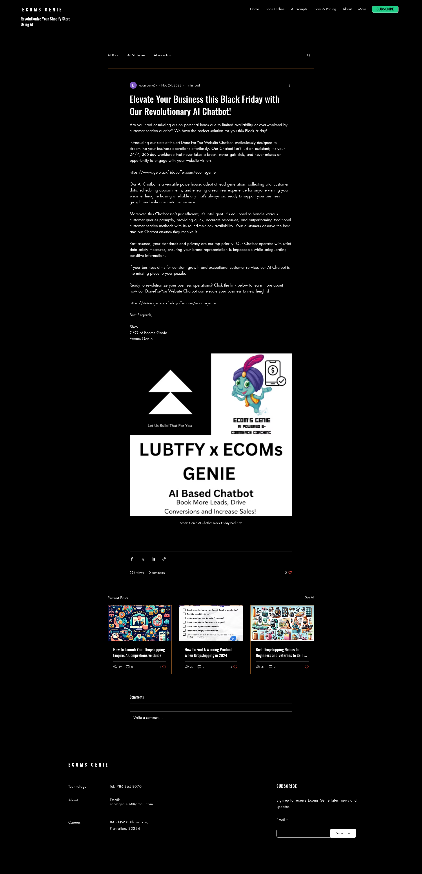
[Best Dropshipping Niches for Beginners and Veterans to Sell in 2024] (282, 623)
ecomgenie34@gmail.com (131, 804)
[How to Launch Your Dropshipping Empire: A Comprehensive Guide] (139, 623)
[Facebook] (380, 865)
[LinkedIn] (367, 865)
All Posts (113, 55)
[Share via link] (164, 559)
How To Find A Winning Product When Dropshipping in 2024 (208, 652)
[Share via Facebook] (132, 559)
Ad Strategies (136, 55)
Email (280, 820)
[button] (309, 55)
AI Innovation (162, 55)
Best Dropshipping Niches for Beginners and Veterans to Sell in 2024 (281, 652)
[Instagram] (392, 865)
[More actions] (289, 85)
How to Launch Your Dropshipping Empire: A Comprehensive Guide (139, 652)
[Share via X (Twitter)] (142, 559)
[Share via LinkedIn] (153, 559)
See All (309, 597)
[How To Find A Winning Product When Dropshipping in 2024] (211, 623)
